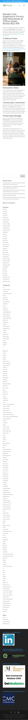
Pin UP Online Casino (7, 531)
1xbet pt (4, 330)
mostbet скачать (6, 500)
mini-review (5, 463)
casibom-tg (5, 400)
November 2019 (6, 277)
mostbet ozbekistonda (8, 494)
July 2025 (5, 234)
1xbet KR (5, 324)
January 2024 (5, 256)
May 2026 (5, 213)
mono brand (5, 470)
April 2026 (5, 215)
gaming (4, 439)
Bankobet (5, 379)
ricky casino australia (7, 566)
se (3, 568)
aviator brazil (6, 361)
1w (3, 287)
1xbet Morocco (6, 328)
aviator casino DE (6, 363)
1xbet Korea (5, 322)
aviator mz (5, 371)
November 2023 (6, 260)
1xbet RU (5, 332)
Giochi (4, 441)
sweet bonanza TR (7, 586)
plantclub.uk (5, 539)
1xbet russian (6, 336)
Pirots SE (5, 537)
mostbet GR (5, 486)
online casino (6, 513)
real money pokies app (8, 554)
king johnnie (5, 453)
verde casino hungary (7, 591)
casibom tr (5, 398)
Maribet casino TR (7, 455)
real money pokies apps (8, 556)
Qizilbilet (5, 550)
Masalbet (5, 457)
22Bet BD (5, 342)
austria (4, 357)
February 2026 (6, 219)
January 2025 (5, 246)
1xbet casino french (7, 318)
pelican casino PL (6, 525)
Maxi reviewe (5, 459)
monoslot (5, 482)
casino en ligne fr (6, 406)
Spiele (4, 580)
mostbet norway (6, 492)
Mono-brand (5, 474)
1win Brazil (5, 291)
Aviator (4, 359)
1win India (5, 297)
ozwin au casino (6, 519)
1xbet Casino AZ (6, 314)
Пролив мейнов (6, 605)
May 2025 (5, 238)
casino (4, 402)
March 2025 (5, 242)
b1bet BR (5, 375)
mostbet (5, 484)
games (4, 437)
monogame (5, 480)
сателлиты (5, 609)
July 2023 (5, 269)
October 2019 (6, 279)
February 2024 (6, 254)
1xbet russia (5, 334)
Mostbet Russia (6, 496)
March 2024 (5, 252)
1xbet (4, 305)
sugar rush (5, 582)
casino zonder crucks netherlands (10, 416)
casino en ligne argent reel (8, 404)
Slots (4, 572)
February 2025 (6, 244)
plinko (4, 541)
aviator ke (5, 369)
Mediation (5, 461)
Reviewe (4, 562)
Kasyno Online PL (6, 451)
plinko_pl (5, 547)
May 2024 (5, 248)
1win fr (4, 295)
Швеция (5, 611)
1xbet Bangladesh (7, 312)
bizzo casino (5, 388)
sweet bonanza (6, 584)
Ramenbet (5, 552)
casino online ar (6, 408)
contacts (5, 420)
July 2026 (5, 209)
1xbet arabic (5, 310)
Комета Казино (6, 601)
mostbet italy (6, 490)
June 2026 (5, 211)
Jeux (4, 447)
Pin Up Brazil (5, 529)
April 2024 (5, 250)
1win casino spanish (7, 293)
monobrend (5, 478)
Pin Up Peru (5, 533)
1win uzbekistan (6, 301)
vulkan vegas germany (8, 599)
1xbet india (5, 320)
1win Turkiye (5, 299)
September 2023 (6, 265)
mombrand (5, 467)
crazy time (5, 422)
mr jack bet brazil (6, 506)
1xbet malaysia (6, 326)
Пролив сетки (6, 607)
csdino (4, 424)
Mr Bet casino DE (6, 504)
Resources (5, 558)
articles (4, 355)
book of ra (5, 392)
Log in (4, 617)
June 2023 (5, 271)
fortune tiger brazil (7, 431)
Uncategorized (6, 588)
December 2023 (6, 258)
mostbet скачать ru (7, 502)
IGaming (4, 445)
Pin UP (4, 527)
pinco (4, 535)
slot (3, 570)
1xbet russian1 (6, 338)
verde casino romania (7, 595)
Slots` (4, 574)
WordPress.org (6, 623)
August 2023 (5, 267)
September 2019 (6, 281)
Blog (4, 390)
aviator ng (5, 373)
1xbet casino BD (6, 316)
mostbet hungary (6, 488)
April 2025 (5, 240)
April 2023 (5, 275)
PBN (4, 523)
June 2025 (5, 236)
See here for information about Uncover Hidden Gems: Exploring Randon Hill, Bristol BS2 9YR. (14, 49)
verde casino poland (7, 593)
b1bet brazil (5, 377)
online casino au (6, 515)
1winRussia (5, 303)
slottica (4, 576)
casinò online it (6, 410)
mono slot (5, 472)
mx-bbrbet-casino (7, 509)
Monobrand (5, 476)
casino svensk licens (7, 412)
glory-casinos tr (6, 443)
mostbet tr (5, 498)
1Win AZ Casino (6, 289)
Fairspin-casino (6, 429)
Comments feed (6, 621)
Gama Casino (6, 433)
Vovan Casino (6, 597)
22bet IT (4, 344)
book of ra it (5, 394)
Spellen (4, 578)
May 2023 (5, 273)
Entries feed (5, 619)
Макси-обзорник (7, 603)
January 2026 (5, 222)
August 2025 (5, 232)
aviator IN (5, 367)
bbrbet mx (5, 385)
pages (4, 521)
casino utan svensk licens (8, 414)
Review (4, 560)
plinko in (5, 543)
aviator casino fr (6, 365)
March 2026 (5, 217)
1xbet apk (5, 308)
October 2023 (6, 263)
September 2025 (6, 230)
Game (4, 435)
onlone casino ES (6, 517)
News (4, 511)
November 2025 (6, 226)
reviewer (5, 564)
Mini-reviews (5, 465)
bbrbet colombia (6, 383)
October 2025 (6, 228)
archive (4, 353)
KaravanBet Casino (7, 449)
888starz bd (5, 351)
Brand (4, 396)
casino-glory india (7, 418)
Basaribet (5, 381)
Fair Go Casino (6, 426)
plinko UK (5, 545)
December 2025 (6, 224)
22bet (4, 340)
